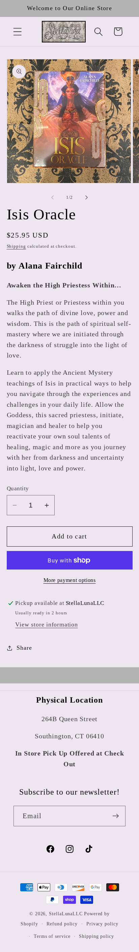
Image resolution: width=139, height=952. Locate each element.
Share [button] (24, 647)
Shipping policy (96, 936)
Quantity (18, 488)
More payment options (70, 580)
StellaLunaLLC (66, 913)
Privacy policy (102, 923)
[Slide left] (52, 197)
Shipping (16, 246)
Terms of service (52, 936)
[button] (17, 31)
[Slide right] (86, 197)
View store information (46, 624)
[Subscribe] (115, 816)
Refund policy (62, 923)
